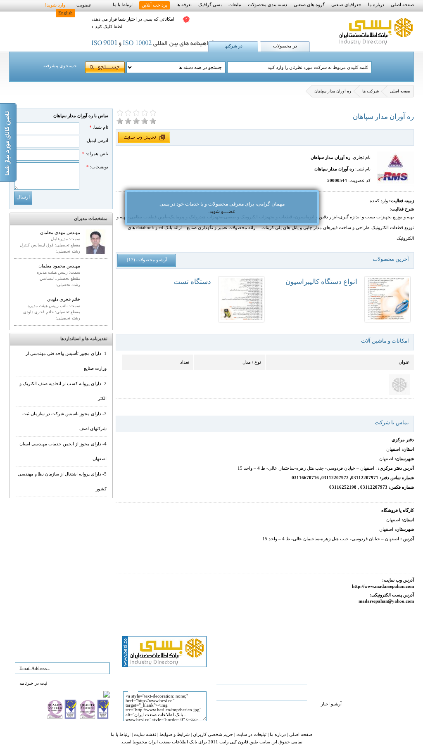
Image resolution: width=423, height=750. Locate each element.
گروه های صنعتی (309, 4)
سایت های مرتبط (274, 676)
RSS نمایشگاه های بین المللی (263, 708)
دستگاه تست (192, 282)
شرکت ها (370, 91)
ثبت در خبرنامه (33, 683)
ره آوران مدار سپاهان (332, 91)
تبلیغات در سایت (250, 734)
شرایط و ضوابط (174, 734)
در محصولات (285, 46)
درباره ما (376, 4)
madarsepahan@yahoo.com (386, 601)
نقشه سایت (144, 734)
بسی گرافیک (210, 4)
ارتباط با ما (123, 4)
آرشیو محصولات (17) (147, 260)
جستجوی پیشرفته (60, 66)
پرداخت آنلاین (154, 5)
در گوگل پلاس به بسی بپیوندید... (260, 692)
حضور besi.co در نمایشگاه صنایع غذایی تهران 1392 (363, 643)
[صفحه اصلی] (375, 45)
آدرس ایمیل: (97, 140)
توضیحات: (97, 167)
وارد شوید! (55, 5)
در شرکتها (233, 46)
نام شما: (98, 127)
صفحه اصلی (402, 4)
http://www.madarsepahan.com (383, 586)
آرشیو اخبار (331, 704)
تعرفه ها (184, 4)
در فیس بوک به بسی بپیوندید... (261, 660)
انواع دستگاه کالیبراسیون (321, 282)
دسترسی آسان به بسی (268, 643)
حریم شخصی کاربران (212, 734)
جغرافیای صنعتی (346, 4)
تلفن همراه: (95, 153)
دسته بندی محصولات (267, 4)
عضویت (84, 5)
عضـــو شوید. (221, 211)
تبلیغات (234, 4)
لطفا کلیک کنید (108, 26)
